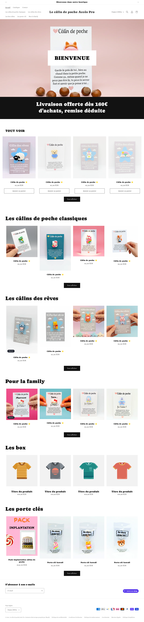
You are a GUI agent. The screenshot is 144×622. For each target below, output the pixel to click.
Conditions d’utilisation (75, 617)
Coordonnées (105, 617)
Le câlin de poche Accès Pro (17, 617)
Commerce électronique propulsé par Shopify (37, 617)
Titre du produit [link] (21, 491)
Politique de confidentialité (59, 617)
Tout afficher (72, 199)
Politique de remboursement (92, 617)
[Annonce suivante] (138, 2)
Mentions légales (116, 617)
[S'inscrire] (41, 590)
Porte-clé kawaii (55, 562)
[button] (127, 12)
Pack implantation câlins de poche (21, 561)
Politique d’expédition (129, 617)
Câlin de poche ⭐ (19, 182)
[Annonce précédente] (6, 2)
